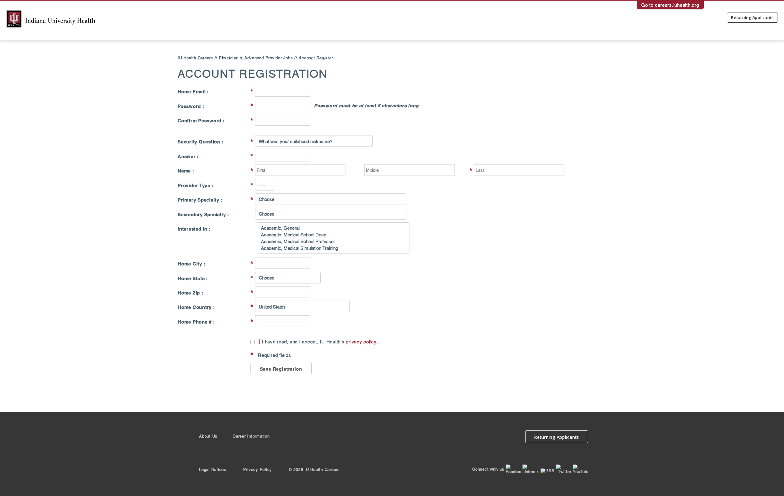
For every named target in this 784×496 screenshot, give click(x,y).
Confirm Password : (201, 120)
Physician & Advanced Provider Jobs (256, 58)
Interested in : (194, 229)
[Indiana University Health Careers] (50, 18)
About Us (208, 436)
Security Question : (200, 142)
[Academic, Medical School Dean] (333, 234)
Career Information (251, 436)
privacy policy (361, 341)
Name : (186, 171)
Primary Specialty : (200, 200)
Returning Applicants (752, 17)
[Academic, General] (333, 227)
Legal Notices (212, 469)
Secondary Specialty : (203, 214)
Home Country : (196, 307)
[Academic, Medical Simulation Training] (333, 248)
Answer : (188, 156)
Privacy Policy (257, 469)
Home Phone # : (196, 322)
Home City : (191, 264)
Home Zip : (190, 293)
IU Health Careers (195, 58)
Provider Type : (195, 185)
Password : (191, 106)
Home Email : (193, 91)
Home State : (193, 278)
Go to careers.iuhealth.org (670, 5)
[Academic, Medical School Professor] (333, 241)
